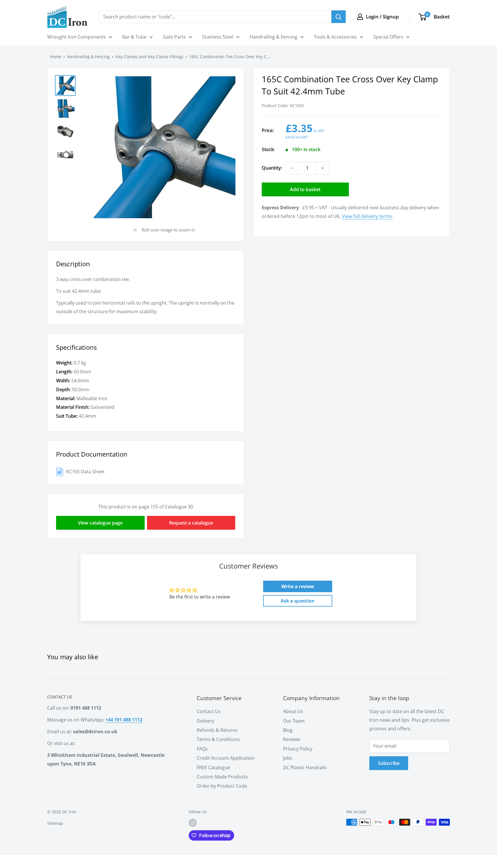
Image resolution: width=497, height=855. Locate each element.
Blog (288, 730)
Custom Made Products (222, 777)
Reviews (291, 739)
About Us (293, 711)
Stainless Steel (217, 37)
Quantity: (272, 168)
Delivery (205, 721)
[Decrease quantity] (292, 168)
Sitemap (55, 823)
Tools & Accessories (335, 37)
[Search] (338, 16)
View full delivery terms (367, 216)
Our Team (294, 721)
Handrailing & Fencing (273, 37)
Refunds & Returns (217, 730)
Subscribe (388, 763)
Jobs (287, 758)
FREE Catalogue (213, 767)
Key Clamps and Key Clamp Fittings (149, 56)
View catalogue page (100, 523)
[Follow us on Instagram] (193, 823)
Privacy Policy (297, 749)
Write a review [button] (297, 586)
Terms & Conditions (218, 739)
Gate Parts (174, 37)
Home (55, 56)
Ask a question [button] (298, 601)
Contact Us (209, 711)
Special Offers (388, 37)
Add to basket (305, 189)
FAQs (202, 749)
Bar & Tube (134, 37)
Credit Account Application (226, 758)
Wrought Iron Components (76, 37)
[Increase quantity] (322, 168)
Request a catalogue (191, 523)
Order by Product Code (222, 786)
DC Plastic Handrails (305, 767)
